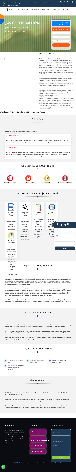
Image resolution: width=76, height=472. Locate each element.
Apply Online (61, 45)
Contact (69, 9)
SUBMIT (65, 248)
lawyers (49, 413)
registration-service (6, 413)
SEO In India (21, 463)
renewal (2, 415)
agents (63, 413)
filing (53, 413)
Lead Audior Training (58, 9)
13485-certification (27, 417)
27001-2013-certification (15, 417)
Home (11, 9)
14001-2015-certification (61, 415)
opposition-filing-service (34, 413)
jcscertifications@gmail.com (14, 5)
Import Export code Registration (40, 9)
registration (69, 413)
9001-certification (48, 415)
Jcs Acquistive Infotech (56, 463)
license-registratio (22, 415)
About (17, 9)
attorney (58, 413)
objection (44, 413)
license (15, 415)
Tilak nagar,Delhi (38, 433)
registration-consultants (19, 413)
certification (31, 415)
